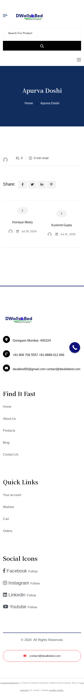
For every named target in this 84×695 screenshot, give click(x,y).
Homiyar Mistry (22, 222)
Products (9, 430)
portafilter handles (56, 690)
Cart (6, 519)
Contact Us (10, 454)
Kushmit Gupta (61, 225)
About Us (9, 418)
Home (30, 103)
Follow (33, 571)
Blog (6, 442)
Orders (7, 531)
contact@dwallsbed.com (45, 655)
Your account (12, 495)
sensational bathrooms (9, 683)
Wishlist (8, 507)
